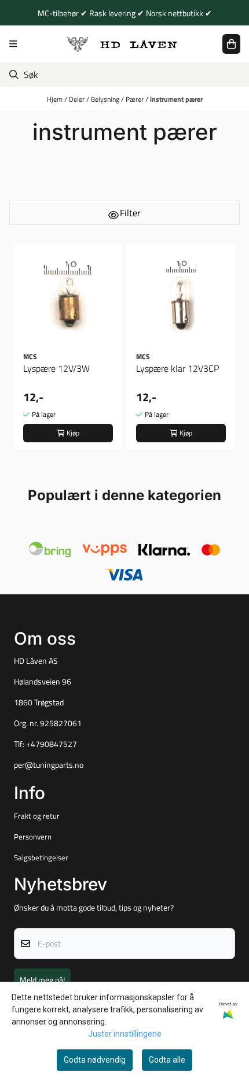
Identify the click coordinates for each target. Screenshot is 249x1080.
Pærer (135, 99)
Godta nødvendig (95, 1059)
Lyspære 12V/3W (56, 368)
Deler (77, 99)
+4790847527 (51, 744)
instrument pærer (176, 99)
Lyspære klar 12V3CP (177, 368)
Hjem (55, 99)
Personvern (33, 836)
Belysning (106, 99)
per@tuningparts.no (48, 765)
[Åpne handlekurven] (231, 44)
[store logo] (122, 43)
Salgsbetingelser (41, 857)
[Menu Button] (13, 44)
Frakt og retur (37, 816)
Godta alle (167, 1059)
